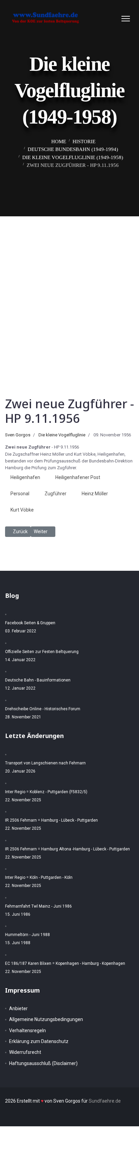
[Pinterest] (106, 18)
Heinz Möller (95, 493)
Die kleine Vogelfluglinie (61, 434)
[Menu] (125, 18)
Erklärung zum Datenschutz (38, 1041)
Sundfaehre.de (105, 1101)
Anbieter (18, 1008)
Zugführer (55, 493)
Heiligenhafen (25, 477)
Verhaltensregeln (27, 1030)
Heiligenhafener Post (77, 477)
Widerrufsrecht (25, 1052)
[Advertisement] (69, 289)
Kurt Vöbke (22, 510)
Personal (19, 493)
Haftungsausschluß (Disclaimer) (43, 1063)
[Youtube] (113, 18)
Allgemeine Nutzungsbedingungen (46, 1019)
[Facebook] (99, 18)
